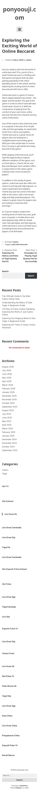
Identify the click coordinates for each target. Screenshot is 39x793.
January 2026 (8, 392)
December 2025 (9, 396)
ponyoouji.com (19, 13)
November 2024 (9, 443)
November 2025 (9, 399)
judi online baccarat (20, 244)
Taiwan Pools (8, 653)
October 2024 (8, 446)
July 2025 (6, 414)
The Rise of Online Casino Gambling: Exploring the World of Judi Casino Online (18, 312)
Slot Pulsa (6, 584)
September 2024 (9, 450)
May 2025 (6, 421)
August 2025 (8, 410)
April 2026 (6, 381)
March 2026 (7, 385)
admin (28, 60)
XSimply (18, 788)
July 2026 (6, 370)
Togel (4, 473)
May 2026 (6, 377)
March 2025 (7, 428)
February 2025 (8, 432)
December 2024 (9, 439)
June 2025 (7, 417)
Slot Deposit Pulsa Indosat (14, 569)
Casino (15, 242)
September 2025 (9, 407)
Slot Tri (5, 486)
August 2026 (8, 367)
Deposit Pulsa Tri (10, 628)
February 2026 (8, 388)
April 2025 (6, 425)
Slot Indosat (7, 501)
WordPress (24, 786)
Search (5, 271)
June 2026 (7, 374)
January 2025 (8, 436)
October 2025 (8, 403)
